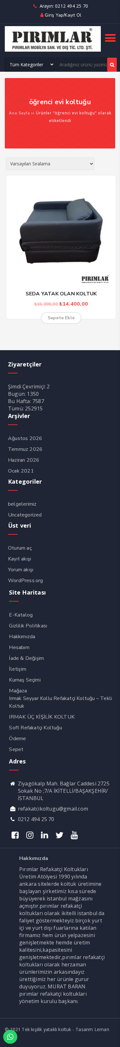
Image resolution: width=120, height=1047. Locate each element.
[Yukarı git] (108, 1035)
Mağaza (18, 690)
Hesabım (19, 647)
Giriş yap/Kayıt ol (63, 15)
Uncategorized (25, 514)
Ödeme (17, 738)
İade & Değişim (26, 658)
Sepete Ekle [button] (61, 318)
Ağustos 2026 (25, 438)
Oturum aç (20, 548)
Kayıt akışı (19, 558)
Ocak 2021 (21, 470)
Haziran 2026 (23, 460)
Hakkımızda (22, 636)
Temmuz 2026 (25, 449)
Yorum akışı (20, 569)
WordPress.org (25, 580)
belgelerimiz (22, 504)
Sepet (16, 749)
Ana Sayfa (19, 113)
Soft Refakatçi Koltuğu (35, 727)
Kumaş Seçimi (24, 679)
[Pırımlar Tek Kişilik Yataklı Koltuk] (53, 50)
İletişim (17, 669)
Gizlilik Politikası (28, 625)
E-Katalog (21, 614)
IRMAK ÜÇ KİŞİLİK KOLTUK (42, 716)
